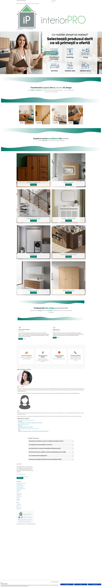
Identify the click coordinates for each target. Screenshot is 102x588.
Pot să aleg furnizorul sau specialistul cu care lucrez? (40, 444)
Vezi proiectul (68, 256)
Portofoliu (54, 337)
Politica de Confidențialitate (55, 581)
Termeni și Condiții (19, 484)
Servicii (27, 3)
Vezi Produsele (51, 53)
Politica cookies (19, 489)
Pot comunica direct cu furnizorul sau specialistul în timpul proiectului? (45, 448)
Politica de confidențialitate (21, 488)
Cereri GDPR (18, 490)
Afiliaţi (18, 506)
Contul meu (18, 495)
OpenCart (25, 523)
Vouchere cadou (19, 505)
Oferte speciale (19, 507)
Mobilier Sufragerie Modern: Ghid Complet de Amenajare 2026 (33, 431)
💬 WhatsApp (20, 478)
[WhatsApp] (17, 479)
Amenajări (24, 3)
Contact (24, 338)
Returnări (18, 500)
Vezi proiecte (20, 338)
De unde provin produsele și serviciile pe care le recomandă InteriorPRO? (45, 459)
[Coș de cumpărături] (17, 30)
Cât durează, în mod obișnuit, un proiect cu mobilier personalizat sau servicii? (46, 441)
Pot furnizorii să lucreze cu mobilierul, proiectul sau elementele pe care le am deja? (47, 452)
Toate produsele (34, 3)
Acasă (19, 3)
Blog (38, 3)
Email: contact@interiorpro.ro (21, 474)
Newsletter (18, 499)
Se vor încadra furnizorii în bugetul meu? (38, 455)
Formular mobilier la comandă (21, 483)
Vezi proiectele (33, 184)
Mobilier (21, 3)
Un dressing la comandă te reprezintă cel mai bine (30, 422)
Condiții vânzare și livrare (20, 485)
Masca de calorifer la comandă (25, 427)
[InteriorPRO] (25, 513)
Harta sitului (18, 508)
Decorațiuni (30, 3)
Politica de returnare (20, 486)
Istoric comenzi (19, 496)
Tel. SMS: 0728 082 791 (25, 476)
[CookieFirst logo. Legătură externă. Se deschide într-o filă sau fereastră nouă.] (1, 582)
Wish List (18, 497)
